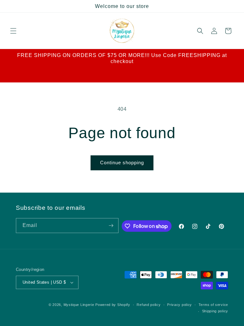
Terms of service (213, 305)
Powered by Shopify (112, 305)
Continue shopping (122, 162)
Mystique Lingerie (79, 305)
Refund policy (148, 305)
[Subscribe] (111, 225)
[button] (13, 31)
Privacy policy (179, 305)
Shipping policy (215, 311)
